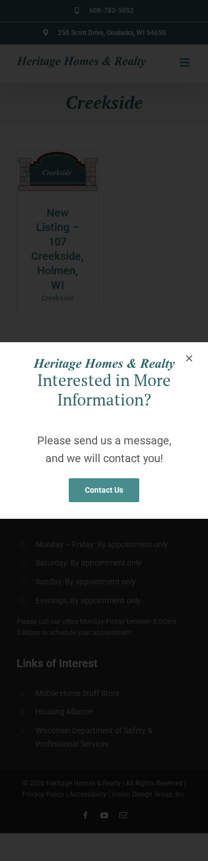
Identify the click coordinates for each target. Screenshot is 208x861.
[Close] (189, 358)
